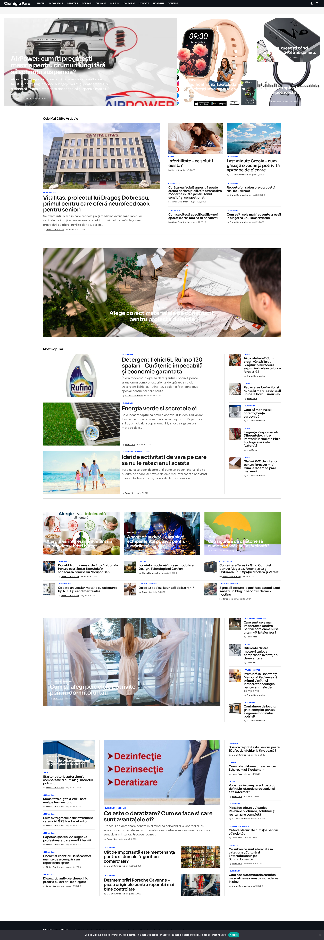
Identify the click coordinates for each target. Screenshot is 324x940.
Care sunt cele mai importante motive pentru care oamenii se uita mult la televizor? (261, 627)
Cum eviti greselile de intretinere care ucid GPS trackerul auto (68, 819)
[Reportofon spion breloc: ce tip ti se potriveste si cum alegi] (288, 84)
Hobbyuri (139, 452)
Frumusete (175, 184)
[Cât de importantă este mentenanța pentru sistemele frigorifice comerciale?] (200, 857)
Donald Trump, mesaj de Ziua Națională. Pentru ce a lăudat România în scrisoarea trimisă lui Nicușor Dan (88, 569)
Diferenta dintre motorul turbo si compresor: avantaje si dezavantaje (261, 653)
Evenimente (64, 562)
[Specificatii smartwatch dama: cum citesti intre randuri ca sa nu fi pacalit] (216, 62)
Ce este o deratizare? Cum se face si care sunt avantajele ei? (158, 816)
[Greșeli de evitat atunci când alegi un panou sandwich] (69, 754)
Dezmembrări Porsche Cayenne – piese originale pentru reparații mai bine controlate (139, 884)
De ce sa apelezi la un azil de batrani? (166, 588)
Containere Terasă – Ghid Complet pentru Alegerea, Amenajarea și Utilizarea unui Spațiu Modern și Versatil (249, 569)
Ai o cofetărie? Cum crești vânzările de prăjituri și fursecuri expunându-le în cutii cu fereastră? (262, 365)
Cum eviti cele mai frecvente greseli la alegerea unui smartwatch (254, 216)
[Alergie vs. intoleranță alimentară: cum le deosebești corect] (81, 533)
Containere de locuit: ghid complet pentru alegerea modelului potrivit (260, 711)
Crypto (233, 763)
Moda (247, 428)
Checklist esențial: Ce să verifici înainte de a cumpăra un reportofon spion (67, 859)
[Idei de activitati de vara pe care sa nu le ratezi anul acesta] (81, 472)
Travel (147, 452)
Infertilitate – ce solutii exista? (190, 163)
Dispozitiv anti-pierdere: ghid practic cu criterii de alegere (65, 880)
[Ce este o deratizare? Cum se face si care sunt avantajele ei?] (162, 773)
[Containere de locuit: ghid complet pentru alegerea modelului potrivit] (235, 708)
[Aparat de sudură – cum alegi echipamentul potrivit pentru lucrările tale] (162, 533)
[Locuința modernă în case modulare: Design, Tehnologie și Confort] (130, 567)
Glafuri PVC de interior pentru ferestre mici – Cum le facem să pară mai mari (261, 466)
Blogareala (17, 53)
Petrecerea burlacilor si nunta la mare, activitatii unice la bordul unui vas (262, 391)
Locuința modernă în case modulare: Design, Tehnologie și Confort (166, 567)
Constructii (50, 192)
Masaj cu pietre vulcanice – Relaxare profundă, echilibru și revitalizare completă (252, 811)
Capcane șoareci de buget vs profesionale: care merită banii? (67, 838)
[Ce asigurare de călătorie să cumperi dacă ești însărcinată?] (242, 533)
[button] (311, 3)
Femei (172, 157)
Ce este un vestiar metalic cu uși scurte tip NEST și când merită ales (87, 589)
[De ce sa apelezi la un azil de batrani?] (130, 589)
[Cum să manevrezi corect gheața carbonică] (235, 411)
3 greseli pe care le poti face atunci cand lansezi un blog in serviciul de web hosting (249, 591)
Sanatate (52, 537)
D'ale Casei (67, 681)
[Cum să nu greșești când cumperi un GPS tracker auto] (288, 40)
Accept (234, 934)
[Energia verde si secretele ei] (81, 424)
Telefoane (234, 584)
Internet (225, 584)
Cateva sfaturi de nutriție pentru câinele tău (253, 832)
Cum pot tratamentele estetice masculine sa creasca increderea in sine (254, 878)
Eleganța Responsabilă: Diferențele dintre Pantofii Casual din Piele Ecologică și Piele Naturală (262, 439)
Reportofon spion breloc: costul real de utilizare (251, 189)
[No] (319, 935)
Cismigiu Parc (17, 3)
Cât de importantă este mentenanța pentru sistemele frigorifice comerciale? (139, 857)
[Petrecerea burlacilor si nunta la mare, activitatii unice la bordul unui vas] (235, 389)
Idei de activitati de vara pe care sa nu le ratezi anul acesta (164, 460)
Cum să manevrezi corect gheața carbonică (258, 413)
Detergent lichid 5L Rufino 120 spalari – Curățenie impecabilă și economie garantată (162, 366)
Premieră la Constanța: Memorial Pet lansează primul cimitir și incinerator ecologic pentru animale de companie (261, 682)
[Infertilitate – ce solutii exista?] (195, 138)
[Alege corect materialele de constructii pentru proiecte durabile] (162, 292)
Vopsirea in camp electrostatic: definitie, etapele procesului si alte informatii (252, 789)
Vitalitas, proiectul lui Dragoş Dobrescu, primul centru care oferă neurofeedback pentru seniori (96, 204)
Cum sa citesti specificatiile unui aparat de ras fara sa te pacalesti (193, 216)
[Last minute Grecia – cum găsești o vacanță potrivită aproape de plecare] (254, 138)
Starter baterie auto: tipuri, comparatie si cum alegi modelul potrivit (68, 780)
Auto (247, 644)
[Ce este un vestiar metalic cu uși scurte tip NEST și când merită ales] (49, 589)
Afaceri (248, 354)
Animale (256, 670)
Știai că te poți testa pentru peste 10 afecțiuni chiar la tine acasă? (254, 749)
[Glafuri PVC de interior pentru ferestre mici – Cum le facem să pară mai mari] (235, 463)
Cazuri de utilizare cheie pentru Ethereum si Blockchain (252, 768)
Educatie (234, 845)
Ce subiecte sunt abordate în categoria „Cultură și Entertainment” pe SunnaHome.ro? (251, 854)
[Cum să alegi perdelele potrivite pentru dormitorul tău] (131, 662)
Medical (143, 584)
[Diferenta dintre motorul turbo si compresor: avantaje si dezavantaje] (235, 650)
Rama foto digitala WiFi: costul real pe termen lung (66, 800)
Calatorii (249, 383)
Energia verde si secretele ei (159, 409)
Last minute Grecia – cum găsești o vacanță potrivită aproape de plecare (253, 165)
